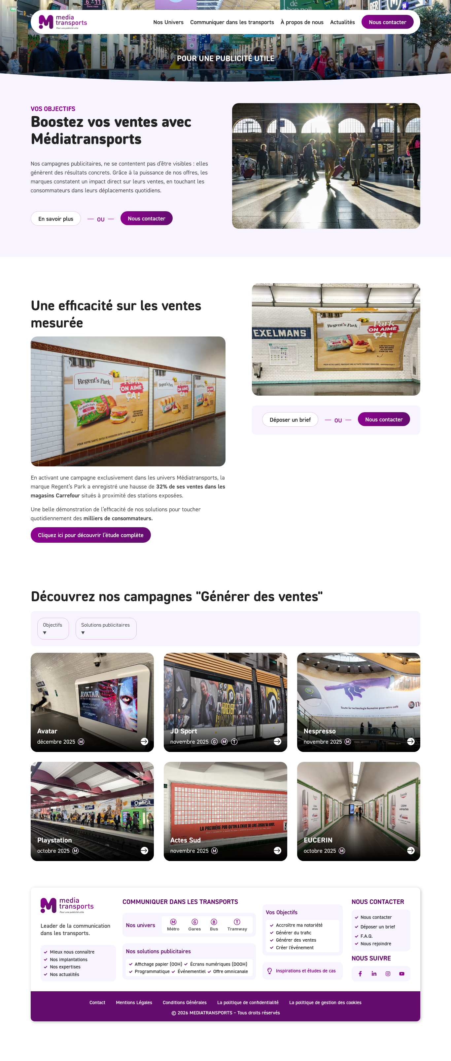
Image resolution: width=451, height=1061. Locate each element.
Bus (214, 928)
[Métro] (173, 922)
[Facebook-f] (360, 973)
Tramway (237, 928)
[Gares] (195, 922)
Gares (194, 928)
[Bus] (214, 922)
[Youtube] (401, 973)
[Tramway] (237, 922)
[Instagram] (388, 973)
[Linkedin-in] (374, 973)
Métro (173, 928)
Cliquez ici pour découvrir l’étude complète (91, 534)
